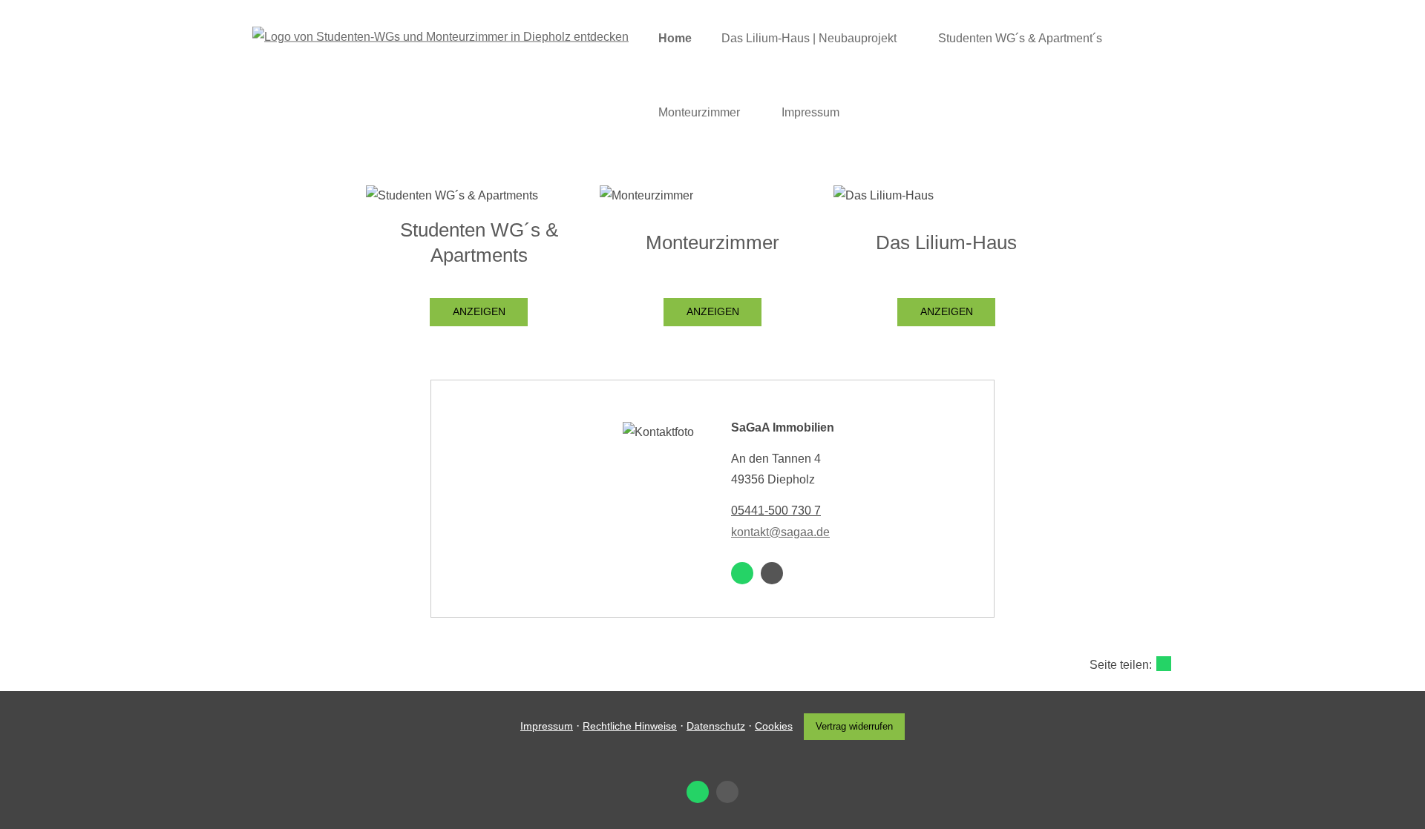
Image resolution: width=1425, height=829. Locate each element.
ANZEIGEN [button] (479, 311)
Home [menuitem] (675, 38)
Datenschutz (716, 726)
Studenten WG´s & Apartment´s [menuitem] (1020, 38)
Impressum (546, 726)
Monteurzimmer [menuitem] (699, 112)
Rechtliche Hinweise (630, 726)
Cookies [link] (774, 726)
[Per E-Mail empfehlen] (772, 573)
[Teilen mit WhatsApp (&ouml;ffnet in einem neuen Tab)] (1163, 663)
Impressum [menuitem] (810, 112)
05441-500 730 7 (776, 510)
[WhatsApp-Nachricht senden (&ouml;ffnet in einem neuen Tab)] (742, 573)
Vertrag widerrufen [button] (854, 726)
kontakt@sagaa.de (780, 532)
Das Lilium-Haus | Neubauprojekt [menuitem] (809, 38)
